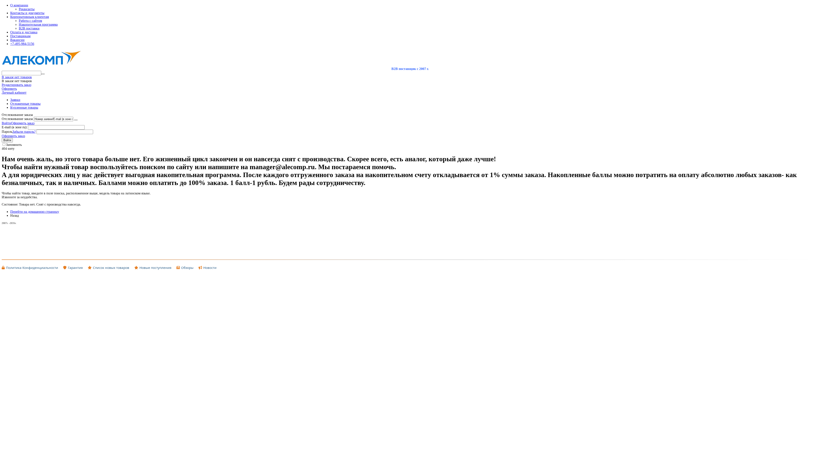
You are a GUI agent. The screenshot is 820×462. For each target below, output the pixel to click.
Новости (210, 267)
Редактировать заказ (16, 85)
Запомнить (14, 145)
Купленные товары (24, 107)
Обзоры (187, 267)
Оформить (9, 88)
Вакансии (17, 40)
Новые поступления (155, 267)
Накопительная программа (38, 24)
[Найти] (43, 74)
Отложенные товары (25, 103)
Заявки (15, 100)
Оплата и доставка (23, 32)
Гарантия (75, 267)
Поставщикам (20, 36)
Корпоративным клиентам (29, 17)
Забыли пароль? (24, 131)
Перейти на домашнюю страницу (34, 211)
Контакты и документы (27, 13)
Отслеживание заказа (17, 119)
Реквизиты (27, 9)
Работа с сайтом (30, 20)
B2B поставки (29, 28)
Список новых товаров (111, 267)
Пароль (7, 131)
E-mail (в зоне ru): (14, 127)
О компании (19, 5)
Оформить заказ (22, 123)
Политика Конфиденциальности (32, 267)
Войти (6, 123)
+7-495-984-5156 (22, 44)
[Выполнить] (76, 120)
